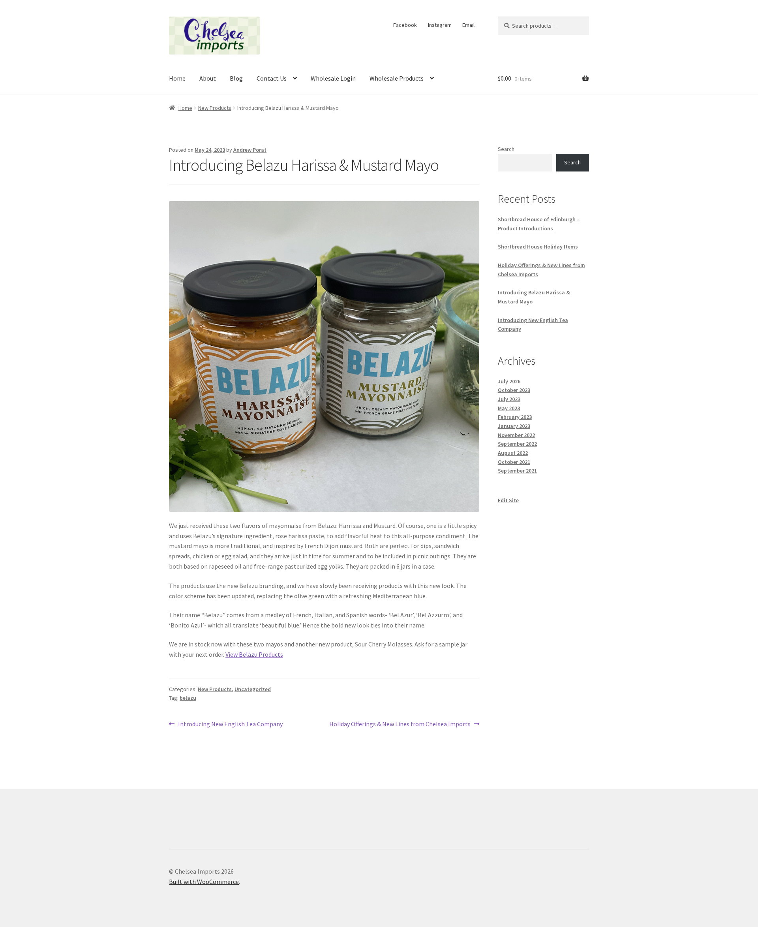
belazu (188, 697)
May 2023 (509, 408)
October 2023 (514, 390)
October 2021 (514, 461)
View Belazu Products (254, 654)
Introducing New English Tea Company (230, 724)
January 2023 (514, 426)
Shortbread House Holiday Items (538, 246)
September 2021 (517, 470)
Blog (236, 78)
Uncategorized (253, 689)
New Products (214, 107)
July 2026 (509, 381)
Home (177, 78)
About (207, 78)
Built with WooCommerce (204, 882)
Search (506, 149)
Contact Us (272, 78)
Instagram (440, 24)
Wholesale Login (333, 78)
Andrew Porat (249, 149)
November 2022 (516, 435)
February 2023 (515, 416)
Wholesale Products (397, 78)
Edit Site (508, 500)
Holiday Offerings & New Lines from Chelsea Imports (400, 724)
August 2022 (513, 452)
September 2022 (517, 443)
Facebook (405, 24)
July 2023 (509, 399)
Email (468, 24)
